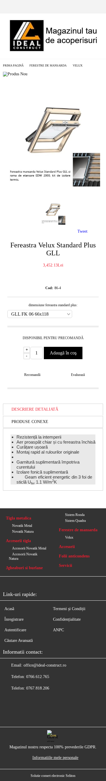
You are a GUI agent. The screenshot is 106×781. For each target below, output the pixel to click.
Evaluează (78, 375)
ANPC (58, 630)
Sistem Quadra (75, 521)
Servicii (65, 565)
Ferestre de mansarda (48, 65)
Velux (77, 65)
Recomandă (32, 375)
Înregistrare (14, 619)
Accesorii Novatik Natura (23, 556)
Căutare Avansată (18, 640)
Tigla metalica (18, 518)
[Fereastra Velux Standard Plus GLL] (53, 185)
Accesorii (67, 546)
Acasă (9, 609)
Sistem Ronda (75, 515)
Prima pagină (13, 65)
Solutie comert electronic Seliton (53, 776)
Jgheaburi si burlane (24, 568)
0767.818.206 (37, 688)
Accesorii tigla (18, 541)
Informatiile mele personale (55, 757)
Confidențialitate (67, 619)
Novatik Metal (22, 526)
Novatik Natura (23, 531)
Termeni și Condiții (69, 609)
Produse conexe (29, 421)
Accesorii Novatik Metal (29, 548)
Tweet (82, 231)
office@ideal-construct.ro (45, 665)
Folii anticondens (74, 556)
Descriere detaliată (34, 409)
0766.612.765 (37, 677)
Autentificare (15, 630)
